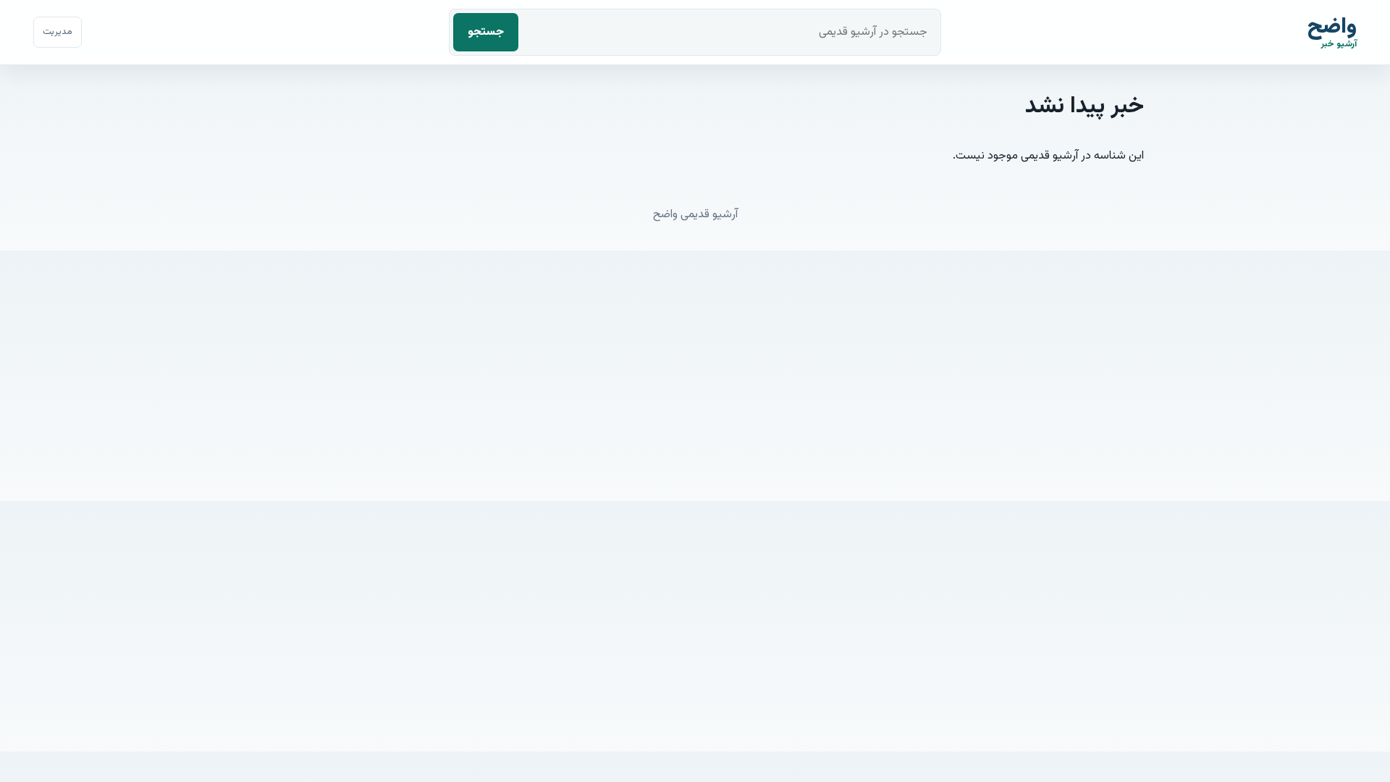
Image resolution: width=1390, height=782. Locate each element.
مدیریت (57, 32)
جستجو (486, 32)
